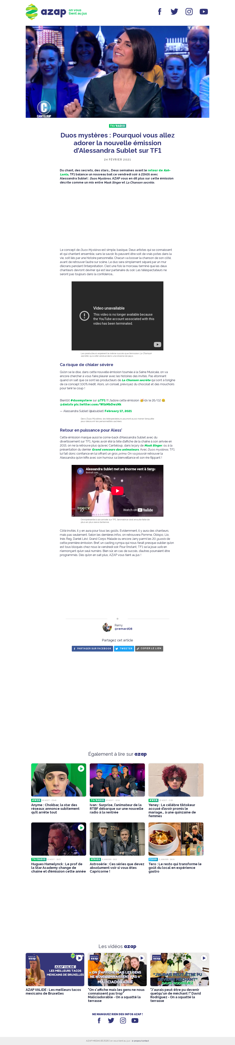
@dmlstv (66, 404)
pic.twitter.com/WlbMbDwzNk (97, 404)
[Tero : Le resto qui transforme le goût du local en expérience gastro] (176, 839)
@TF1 (101, 400)
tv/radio (117, 125)
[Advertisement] (117, 216)
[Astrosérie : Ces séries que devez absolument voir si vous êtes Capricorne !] (117, 839)
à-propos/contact (140, 1040)
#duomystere (81, 400)
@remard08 (123, 629)
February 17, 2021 (118, 411)
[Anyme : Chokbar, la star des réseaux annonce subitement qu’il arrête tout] (58, 780)
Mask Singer (153, 445)
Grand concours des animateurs (115, 449)
